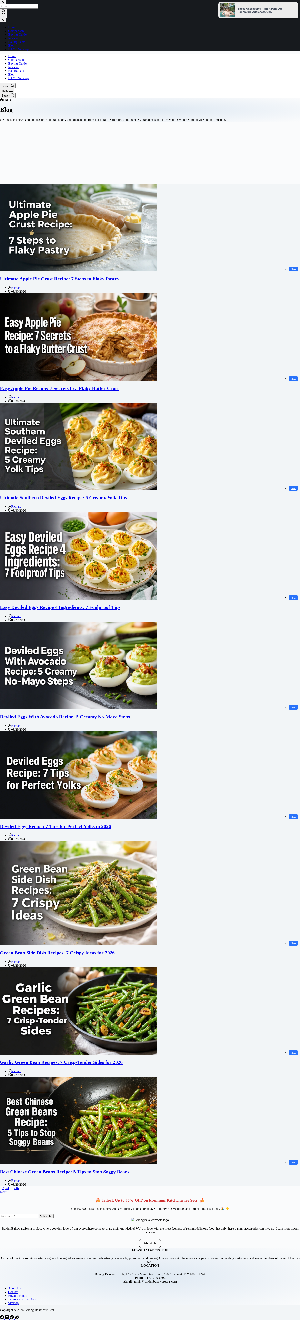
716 (16, 1188)
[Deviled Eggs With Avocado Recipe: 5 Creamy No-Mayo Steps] (78, 708)
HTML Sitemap (18, 78)
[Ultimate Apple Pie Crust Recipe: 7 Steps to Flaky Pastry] (78, 270)
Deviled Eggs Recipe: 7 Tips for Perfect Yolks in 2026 (55, 826)
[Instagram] (7, 1318)
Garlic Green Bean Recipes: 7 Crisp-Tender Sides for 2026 (61, 1062)
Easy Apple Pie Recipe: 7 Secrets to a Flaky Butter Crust (59, 388)
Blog (11, 74)
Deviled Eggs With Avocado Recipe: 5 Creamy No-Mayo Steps (65, 716)
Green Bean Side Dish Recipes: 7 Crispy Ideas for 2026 (57, 952)
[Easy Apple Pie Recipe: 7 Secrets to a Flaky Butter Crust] (78, 379)
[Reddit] (17, 1318)
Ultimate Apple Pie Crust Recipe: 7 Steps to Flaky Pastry (59, 278)
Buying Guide (17, 63)
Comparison (16, 59)
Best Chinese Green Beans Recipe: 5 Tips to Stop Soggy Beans (64, 1171)
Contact (13, 1292)
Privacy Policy (17, 1295)
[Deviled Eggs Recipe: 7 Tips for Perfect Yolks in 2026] (78, 817)
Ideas (293, 269)
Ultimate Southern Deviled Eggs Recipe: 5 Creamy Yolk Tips (63, 497)
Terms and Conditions (22, 1299)
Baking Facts (16, 70)
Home (12, 56)
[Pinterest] (12, 1318)
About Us (150, 1243)
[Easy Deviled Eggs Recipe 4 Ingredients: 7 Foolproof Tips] (78, 598)
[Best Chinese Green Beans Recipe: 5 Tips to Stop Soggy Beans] (78, 1163)
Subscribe (46, 1216)
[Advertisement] (150, 153)
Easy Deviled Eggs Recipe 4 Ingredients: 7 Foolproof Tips (60, 607)
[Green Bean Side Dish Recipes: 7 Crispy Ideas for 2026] (78, 944)
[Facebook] (2, 1318)
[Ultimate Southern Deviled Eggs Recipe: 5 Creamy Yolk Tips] (78, 489)
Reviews (13, 67)
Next (3, 1192)
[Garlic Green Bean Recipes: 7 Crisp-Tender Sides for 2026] (78, 1053)
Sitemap (13, 1303)
